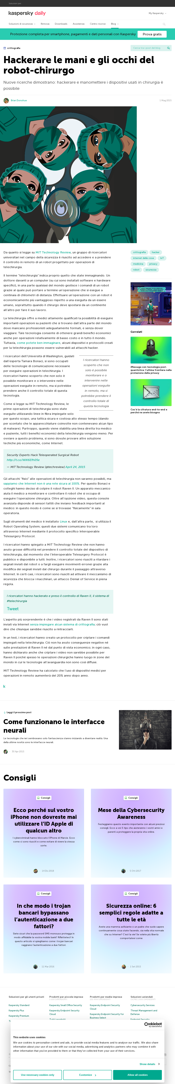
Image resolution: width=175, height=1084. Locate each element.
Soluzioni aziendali (142, 996)
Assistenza (78, 23)
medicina (138, 263)
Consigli (45, 798)
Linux (63, 521)
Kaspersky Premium (19, 1016)
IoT (162, 258)
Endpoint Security (140, 1019)
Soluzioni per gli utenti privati (26, 996)
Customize (85, 1074)
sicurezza (151, 269)
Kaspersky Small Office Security (65, 1005)
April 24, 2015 (75, 467)
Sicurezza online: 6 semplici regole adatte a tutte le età (131, 913)
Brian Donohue (19, 100)
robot (136, 269)
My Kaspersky (156, 13)
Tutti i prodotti (57, 1019)
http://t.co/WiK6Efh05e (23, 460)
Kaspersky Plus (16, 1010)
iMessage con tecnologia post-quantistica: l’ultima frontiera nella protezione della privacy (151, 370)
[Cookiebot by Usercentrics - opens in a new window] (147, 1024)
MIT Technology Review (53, 252)
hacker (155, 252)
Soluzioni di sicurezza (21, 23)
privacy (153, 263)
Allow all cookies (137, 1074)
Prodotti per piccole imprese (66, 996)
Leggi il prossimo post (19, 712)
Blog (113, 23)
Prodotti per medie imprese (106, 996)
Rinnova (45, 23)
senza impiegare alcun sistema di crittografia (62, 624)
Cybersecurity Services (143, 1005)
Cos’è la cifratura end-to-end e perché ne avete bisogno (149, 411)
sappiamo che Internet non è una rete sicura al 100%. (41, 483)
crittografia (13, 48)
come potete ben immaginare (38, 343)
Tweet (13, 608)
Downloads (61, 23)
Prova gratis (152, 34)
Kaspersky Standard (19, 1005)
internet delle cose (143, 258)
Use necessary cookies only (37, 1074)
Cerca (168, 48)
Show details (147, 1064)
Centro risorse (98, 23)
